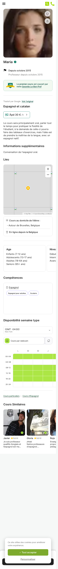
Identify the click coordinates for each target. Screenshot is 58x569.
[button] (47, 14)
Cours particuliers (11, 396)
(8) (17, 438)
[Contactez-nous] (52, 4)
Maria (8, 62)
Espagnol (14, 287)
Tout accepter (29, 552)
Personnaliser (28, 559)
